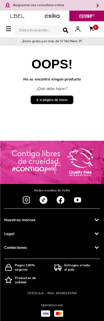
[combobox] (44, 29)
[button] (52, 220)
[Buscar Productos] (65, 30)
